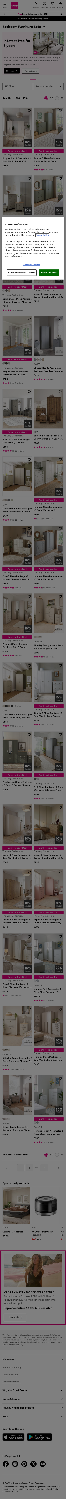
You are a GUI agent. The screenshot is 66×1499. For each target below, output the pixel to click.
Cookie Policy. (42, 235)
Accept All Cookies (49, 272)
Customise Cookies (31, 264)
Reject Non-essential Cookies (21, 272)
